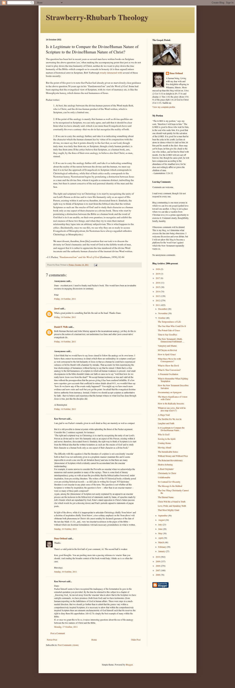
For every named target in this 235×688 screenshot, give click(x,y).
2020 (158, 269)
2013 (158, 295)
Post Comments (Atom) (68, 644)
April (160, 537)
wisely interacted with (111, 72)
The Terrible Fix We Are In (169, 419)
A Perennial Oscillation (168, 374)
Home (94, 639)
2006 (158, 574)
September (163, 515)
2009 (158, 561)
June (160, 528)
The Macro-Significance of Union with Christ (172, 398)
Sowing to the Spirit (166, 438)
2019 (158, 273)
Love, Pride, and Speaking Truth (172, 505)
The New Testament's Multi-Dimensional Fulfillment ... (171, 340)
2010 (158, 556)
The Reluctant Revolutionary (170, 460)
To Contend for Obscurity (169, 481)
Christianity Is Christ (167, 473)
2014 (158, 291)
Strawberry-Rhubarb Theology (97, 17)
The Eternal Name (165, 497)
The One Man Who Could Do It (172, 326)
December (163, 308)
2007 (158, 570)
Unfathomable (164, 477)
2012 (158, 300)
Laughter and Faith (166, 423)
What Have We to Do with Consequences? (169, 360)
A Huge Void (164, 414)
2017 (158, 278)
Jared (56, 308)
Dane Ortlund (60, 538)
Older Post (135, 639)
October (162, 317)
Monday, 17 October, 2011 (66, 626)
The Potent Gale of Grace (169, 330)
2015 (158, 287)
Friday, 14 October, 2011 (65, 298)
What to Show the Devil (168, 365)
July (160, 524)
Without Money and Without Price (173, 455)
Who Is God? (164, 434)
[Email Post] (95, 265)
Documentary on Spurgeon (169, 392)
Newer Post (52, 639)
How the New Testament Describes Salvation (173, 386)
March (161, 542)
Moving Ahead (164, 447)
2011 (158, 304)
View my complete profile (163, 106)
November (163, 313)
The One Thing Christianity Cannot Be (173, 491)
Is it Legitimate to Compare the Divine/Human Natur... (171, 429)
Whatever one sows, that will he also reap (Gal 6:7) (172, 409)
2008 (158, 565)
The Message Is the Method (170, 485)
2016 (158, 282)
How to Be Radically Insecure (171, 403)
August (161, 519)
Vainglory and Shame (167, 345)
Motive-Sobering (165, 464)
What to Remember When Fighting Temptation (173, 380)
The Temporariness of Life (169, 321)
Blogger (129, 664)
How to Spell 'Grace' (167, 354)
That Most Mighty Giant (168, 509)
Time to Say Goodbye (167, 334)
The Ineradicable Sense (168, 451)
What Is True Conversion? (169, 369)
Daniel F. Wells (61, 326)
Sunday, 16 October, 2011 (65, 528)
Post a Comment (57, 633)
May (160, 533)
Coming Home (164, 443)
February (162, 546)
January (162, 551)
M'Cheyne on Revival (167, 350)
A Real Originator (165, 468)
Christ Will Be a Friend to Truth (171, 501)
